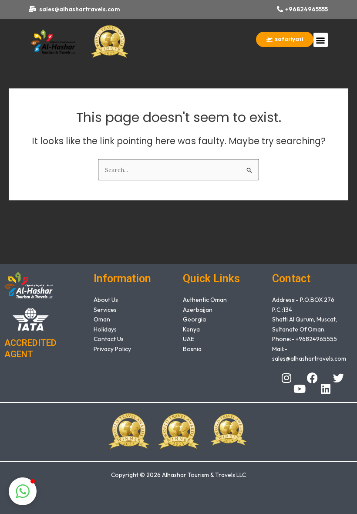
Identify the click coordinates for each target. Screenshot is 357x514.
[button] (320, 40)
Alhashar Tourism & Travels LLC (204, 475)
